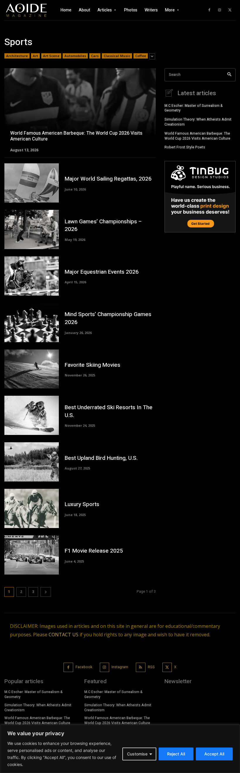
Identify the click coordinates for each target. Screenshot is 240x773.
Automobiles (75, 56)
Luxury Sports (82, 504)
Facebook (84, 667)
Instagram (120, 667)
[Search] (229, 74)
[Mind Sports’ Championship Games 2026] (31, 322)
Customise (137, 753)
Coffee (140, 56)
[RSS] (140, 667)
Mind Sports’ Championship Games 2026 (108, 318)
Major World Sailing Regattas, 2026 (108, 179)
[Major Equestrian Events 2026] (31, 276)
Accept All (214, 753)
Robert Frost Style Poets (184, 147)
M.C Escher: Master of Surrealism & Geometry (193, 108)
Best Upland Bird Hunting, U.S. (101, 458)
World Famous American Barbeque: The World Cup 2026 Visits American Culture (197, 136)
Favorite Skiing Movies (92, 365)
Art (35, 56)
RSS (151, 667)
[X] (229, 10)
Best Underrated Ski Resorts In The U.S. (108, 411)
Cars (95, 56)
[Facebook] (209, 10)
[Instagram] (219, 10)
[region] (120, 749)
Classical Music (117, 56)
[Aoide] (26, 10)
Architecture (17, 56)
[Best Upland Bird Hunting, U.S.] (31, 461)
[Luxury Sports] (31, 508)
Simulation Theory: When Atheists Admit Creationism (198, 122)
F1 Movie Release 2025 (94, 551)
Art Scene (51, 56)
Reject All (176, 753)
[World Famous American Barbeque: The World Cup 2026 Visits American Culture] (80, 109)
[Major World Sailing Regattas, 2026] (31, 183)
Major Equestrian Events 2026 (102, 272)
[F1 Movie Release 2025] (31, 555)
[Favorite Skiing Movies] (31, 369)
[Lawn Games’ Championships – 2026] (31, 229)
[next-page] (45, 592)
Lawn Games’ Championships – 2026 (103, 225)
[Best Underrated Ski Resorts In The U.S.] (31, 415)
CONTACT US (63, 634)
